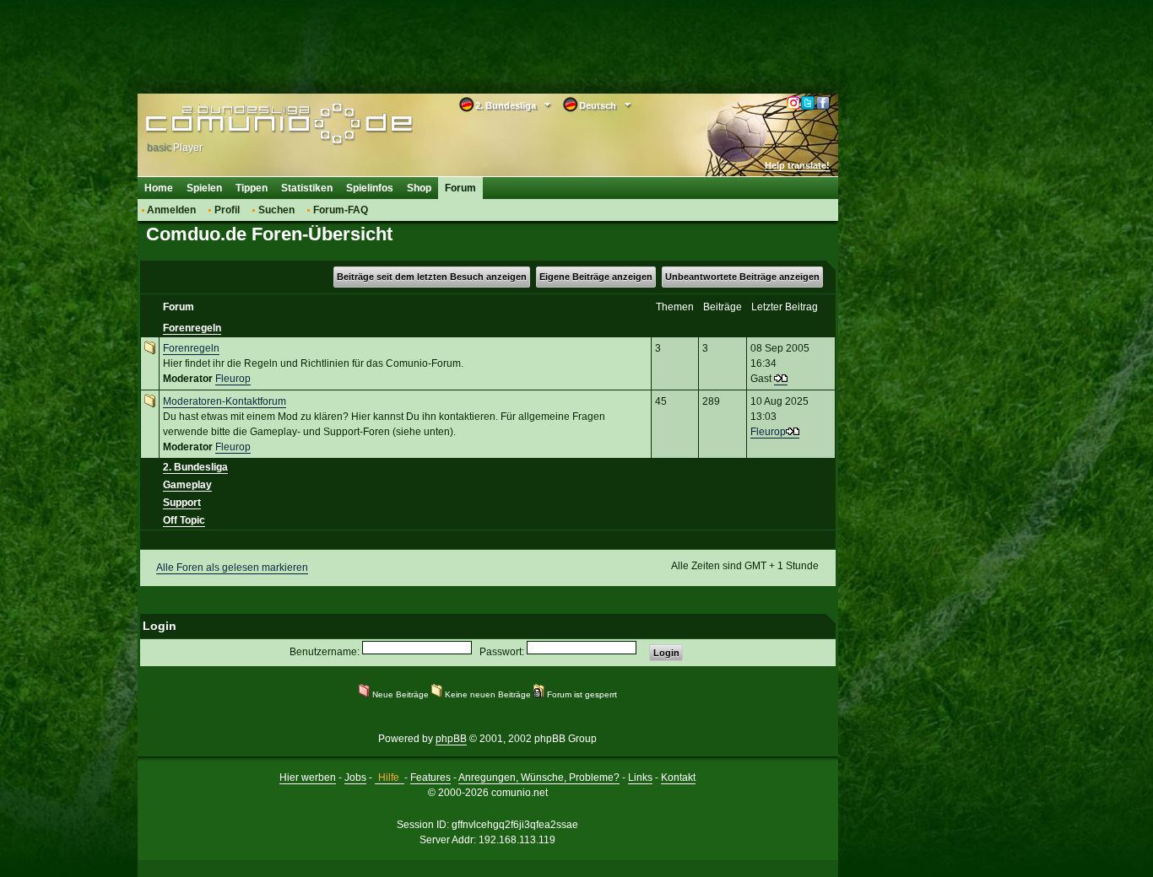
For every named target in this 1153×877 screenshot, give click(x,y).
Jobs (355, 777)
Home (158, 188)
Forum (460, 188)
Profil (227, 210)
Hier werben (307, 777)
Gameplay (187, 485)
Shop (419, 188)
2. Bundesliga (195, 467)
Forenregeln (192, 328)
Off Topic (184, 520)
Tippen (251, 188)
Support (182, 502)
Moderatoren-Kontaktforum (224, 401)
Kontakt (678, 777)
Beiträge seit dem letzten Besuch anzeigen (432, 277)
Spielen (204, 188)
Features (430, 777)
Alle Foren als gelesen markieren (232, 567)
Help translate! (797, 165)
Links (640, 777)
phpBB (451, 739)
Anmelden (171, 210)
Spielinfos (369, 188)
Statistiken (307, 188)
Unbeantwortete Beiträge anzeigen (742, 277)
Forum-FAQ (340, 210)
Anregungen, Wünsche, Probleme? (539, 777)
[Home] (253, 124)
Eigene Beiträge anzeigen (595, 277)
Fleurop (233, 379)
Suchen (276, 210)
